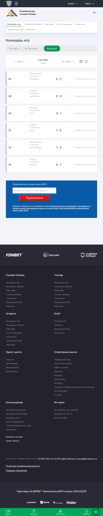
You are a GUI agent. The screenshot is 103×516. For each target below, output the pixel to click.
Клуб (57, 313)
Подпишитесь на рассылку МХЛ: (30, 184)
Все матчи (14, 48)
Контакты (58, 325)
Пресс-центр (14, 352)
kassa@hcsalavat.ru (87, 458)
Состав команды (64, 24)
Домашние (33, 48)
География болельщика (16, 414)
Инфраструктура (62, 329)
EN (94, 12)
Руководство (60, 321)
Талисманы (11, 429)
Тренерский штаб (15, 29)
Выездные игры (13, 418)
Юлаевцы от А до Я (63, 414)
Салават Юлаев (15, 275)
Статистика (79, 24)
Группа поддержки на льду (18, 425)
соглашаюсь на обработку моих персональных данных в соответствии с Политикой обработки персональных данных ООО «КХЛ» (51, 208)
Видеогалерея (12, 367)
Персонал (30, 29)
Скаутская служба (62, 363)
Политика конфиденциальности (23, 466)
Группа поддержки (14, 421)
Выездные (52, 48)
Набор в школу (61, 367)
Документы (59, 333)
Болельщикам (14, 402)
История (58, 383)
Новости (10, 359)
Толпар (58, 275)
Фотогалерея (12, 363)
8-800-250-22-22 (47, 458)
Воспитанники (60, 418)
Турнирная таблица (33, 24)
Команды (58, 375)
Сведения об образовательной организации (74, 387)
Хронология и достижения (66, 410)
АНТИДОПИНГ (61, 391)
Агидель (11, 313)
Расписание (59, 379)
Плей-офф (48, 24)
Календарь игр (14, 24)
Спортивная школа (65, 352)
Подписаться (34, 197)
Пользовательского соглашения (63, 206)
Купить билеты (12, 441)
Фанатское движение (15, 410)
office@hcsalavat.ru (67, 458)
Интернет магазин (14, 437)
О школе (58, 395)
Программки (12, 371)
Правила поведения (16, 470)
